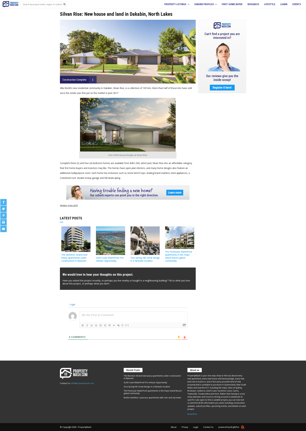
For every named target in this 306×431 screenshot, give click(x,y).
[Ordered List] (100, 325)
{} (122, 325)
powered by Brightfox (229, 427)
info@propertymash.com (82, 383)
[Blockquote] (109, 325)
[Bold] (82, 325)
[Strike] (96, 325)
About (173, 427)
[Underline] (91, 325)
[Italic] (87, 325)
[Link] (118, 325)
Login (72, 304)
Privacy (185, 427)
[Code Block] (114, 325)
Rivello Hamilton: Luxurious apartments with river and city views (152, 397)
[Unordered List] (105, 325)
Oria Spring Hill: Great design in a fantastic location (147, 386)
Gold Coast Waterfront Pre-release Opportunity (145, 382)
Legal (195, 427)
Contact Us (208, 427)
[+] (127, 325)
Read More (192, 414)
